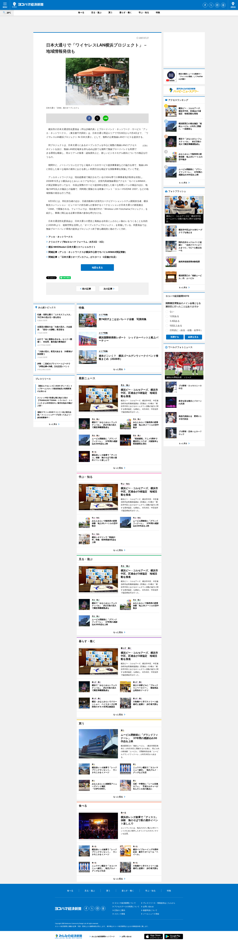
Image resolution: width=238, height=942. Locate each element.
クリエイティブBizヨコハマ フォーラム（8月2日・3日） (76, 241)
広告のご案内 (119, 910)
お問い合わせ (148, 906)
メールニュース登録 (151, 914)
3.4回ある (175, 321)
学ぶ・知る (144, 12)
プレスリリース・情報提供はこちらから (159, 903)
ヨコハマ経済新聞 (27, 5)
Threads (223, 5)
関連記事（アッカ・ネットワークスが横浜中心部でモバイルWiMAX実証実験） (87, 252)
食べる (81, 12)
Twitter (211, 5)
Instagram (217, 5)
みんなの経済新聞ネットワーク (68, 936)
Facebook (205, 5)
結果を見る (193, 337)
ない (172, 311)
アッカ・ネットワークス (60, 236)
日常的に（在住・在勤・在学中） (186, 330)
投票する (175, 337)
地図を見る (97, 267)
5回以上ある (176, 325)
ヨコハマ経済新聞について (125, 903)
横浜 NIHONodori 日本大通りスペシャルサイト (72, 247)
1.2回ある (174, 316)
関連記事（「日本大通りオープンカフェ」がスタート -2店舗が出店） (83, 257)
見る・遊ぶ (96, 12)
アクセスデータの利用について (126, 906)
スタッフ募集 (119, 914)
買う (110, 12)
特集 (158, 12)
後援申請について (150, 910)
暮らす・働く (125, 12)
